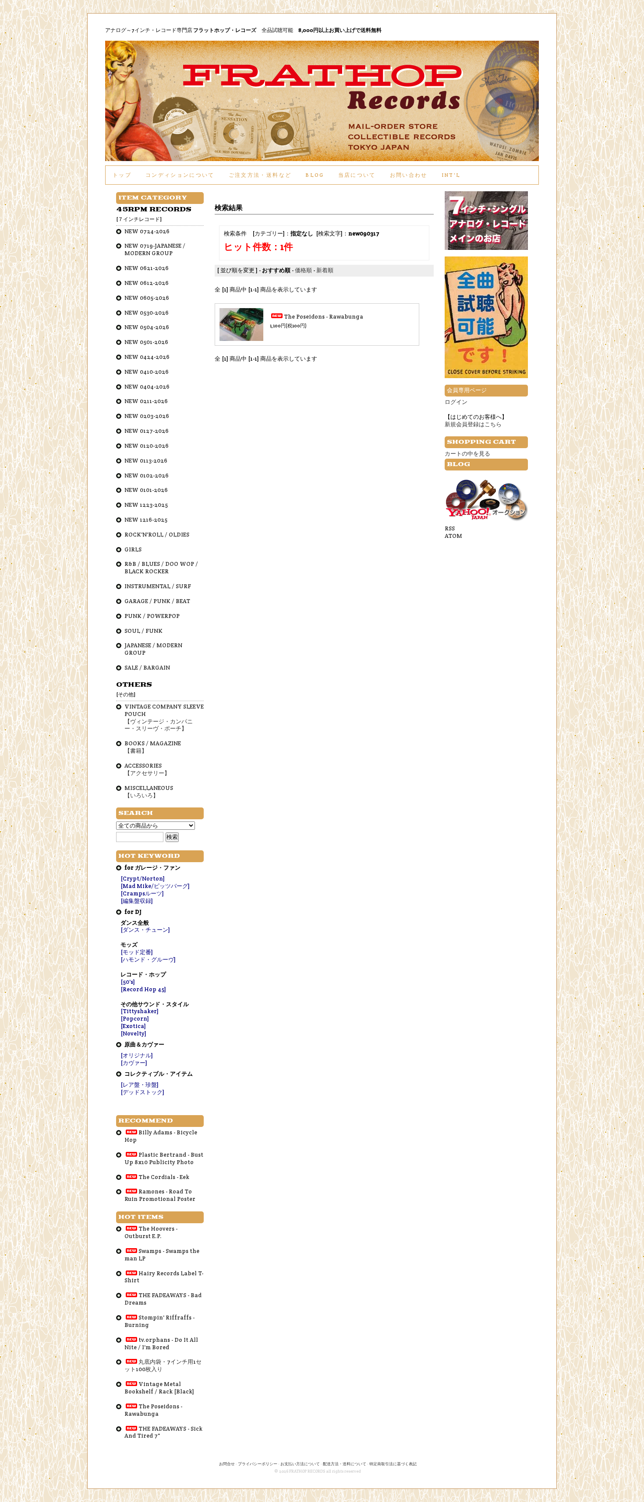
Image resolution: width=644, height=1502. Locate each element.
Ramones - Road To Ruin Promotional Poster (159, 1195)
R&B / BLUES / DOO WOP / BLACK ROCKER (161, 567)
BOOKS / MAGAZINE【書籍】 (152, 747)
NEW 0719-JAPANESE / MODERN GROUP (154, 249)
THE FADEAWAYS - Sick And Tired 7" (163, 1432)
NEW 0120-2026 (146, 445)
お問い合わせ (409, 175)
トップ (122, 175)
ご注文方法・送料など (260, 175)
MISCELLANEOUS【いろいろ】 (148, 791)
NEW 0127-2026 (146, 431)
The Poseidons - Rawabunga (323, 316)
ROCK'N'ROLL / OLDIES (156, 534)
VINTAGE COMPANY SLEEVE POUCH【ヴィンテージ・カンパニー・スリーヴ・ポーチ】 (164, 718)
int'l (451, 175)
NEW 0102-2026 (146, 475)
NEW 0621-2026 (146, 268)
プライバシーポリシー (257, 1464)
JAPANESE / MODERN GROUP (153, 649)
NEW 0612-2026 (146, 283)
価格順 (303, 270)
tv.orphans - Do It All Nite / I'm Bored (161, 1343)
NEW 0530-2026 (146, 312)
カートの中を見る (467, 453)
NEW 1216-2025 (145, 519)
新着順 (324, 270)
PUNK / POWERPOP (152, 616)
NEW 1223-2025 (146, 505)
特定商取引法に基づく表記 (393, 1464)
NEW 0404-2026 (147, 386)
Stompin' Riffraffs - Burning (159, 1321)
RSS (450, 528)
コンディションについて (180, 175)
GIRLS (133, 549)
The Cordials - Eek (163, 1177)
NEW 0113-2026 (145, 460)
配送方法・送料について (344, 1464)
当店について (357, 175)
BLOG (314, 175)
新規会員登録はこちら (473, 424)
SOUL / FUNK (143, 631)
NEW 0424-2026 (147, 357)
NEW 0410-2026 (146, 372)
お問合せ (227, 1464)
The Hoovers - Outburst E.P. (150, 1232)
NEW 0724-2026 (147, 231)
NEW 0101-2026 (146, 490)
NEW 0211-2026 (146, 401)
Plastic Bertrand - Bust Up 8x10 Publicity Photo (163, 1158)
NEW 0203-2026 (146, 416)
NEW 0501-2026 (146, 342)
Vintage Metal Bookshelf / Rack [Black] (159, 1387)
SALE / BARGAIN (147, 667)
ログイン (456, 402)
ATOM (453, 536)
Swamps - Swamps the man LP (161, 1254)
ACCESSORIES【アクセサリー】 (147, 769)
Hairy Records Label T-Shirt (163, 1277)
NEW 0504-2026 (146, 327)
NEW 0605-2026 (146, 298)
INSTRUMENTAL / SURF (157, 586)
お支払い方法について (300, 1464)
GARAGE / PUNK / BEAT (157, 601)
